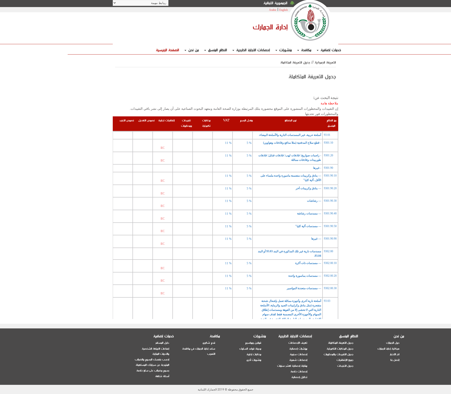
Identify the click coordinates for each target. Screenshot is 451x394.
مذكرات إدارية (254, 354)
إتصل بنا (394, 360)
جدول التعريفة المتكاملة (340, 343)
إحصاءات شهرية (298, 360)
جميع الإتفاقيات (345, 360)
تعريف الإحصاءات (297, 343)
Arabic (272, 10)
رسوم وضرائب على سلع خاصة (152, 370)
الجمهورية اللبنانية (275, 3)
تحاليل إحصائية (299, 377)
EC (163, 148)
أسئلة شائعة (162, 376)
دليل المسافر (162, 343)
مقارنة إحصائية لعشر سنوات (292, 366)
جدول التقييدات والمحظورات (338, 354)
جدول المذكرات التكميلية (340, 349)
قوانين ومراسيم (253, 343)
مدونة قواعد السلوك (250, 349)
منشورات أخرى (254, 360)
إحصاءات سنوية (298, 354)
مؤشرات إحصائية (298, 349)
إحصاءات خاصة (299, 371)
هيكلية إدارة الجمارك (388, 349)
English (283, 10)
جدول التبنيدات (345, 366)
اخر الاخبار (394, 354)
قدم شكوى (209, 343)
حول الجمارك (392, 343)
